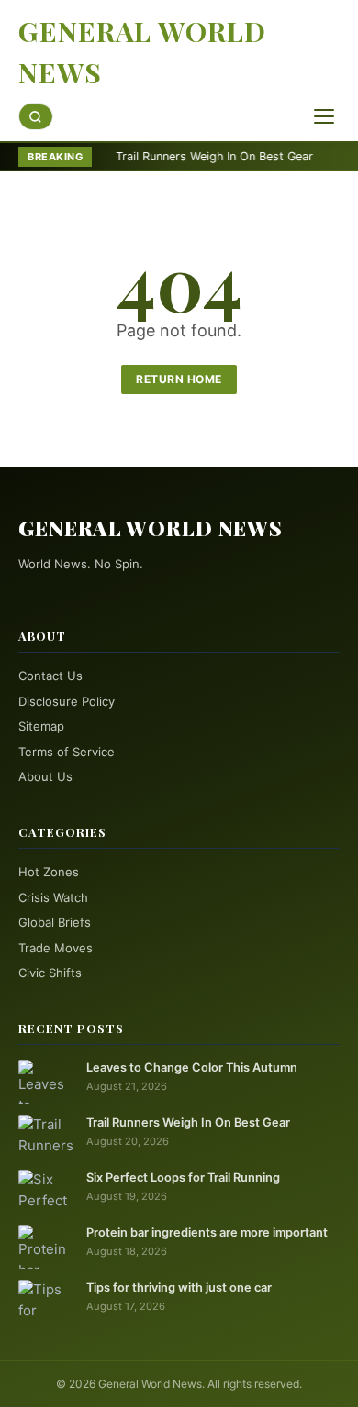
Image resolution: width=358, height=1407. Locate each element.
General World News (142, 52)
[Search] (35, 116)
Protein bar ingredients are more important (207, 1232)
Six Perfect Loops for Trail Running (183, 1177)
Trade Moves (55, 947)
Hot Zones (48, 871)
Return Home (179, 379)
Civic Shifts (50, 972)
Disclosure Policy (66, 701)
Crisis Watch (53, 897)
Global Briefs (54, 922)
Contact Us (50, 675)
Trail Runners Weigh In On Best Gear (190, 156)
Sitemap (41, 726)
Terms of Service (66, 751)
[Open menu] (324, 116)
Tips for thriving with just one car (179, 1287)
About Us (45, 776)
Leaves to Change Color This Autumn (191, 1067)
